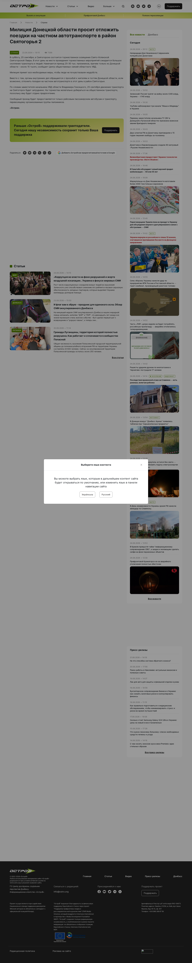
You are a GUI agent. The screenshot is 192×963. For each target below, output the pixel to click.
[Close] (141, 464)
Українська (87, 494)
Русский (106, 494)
